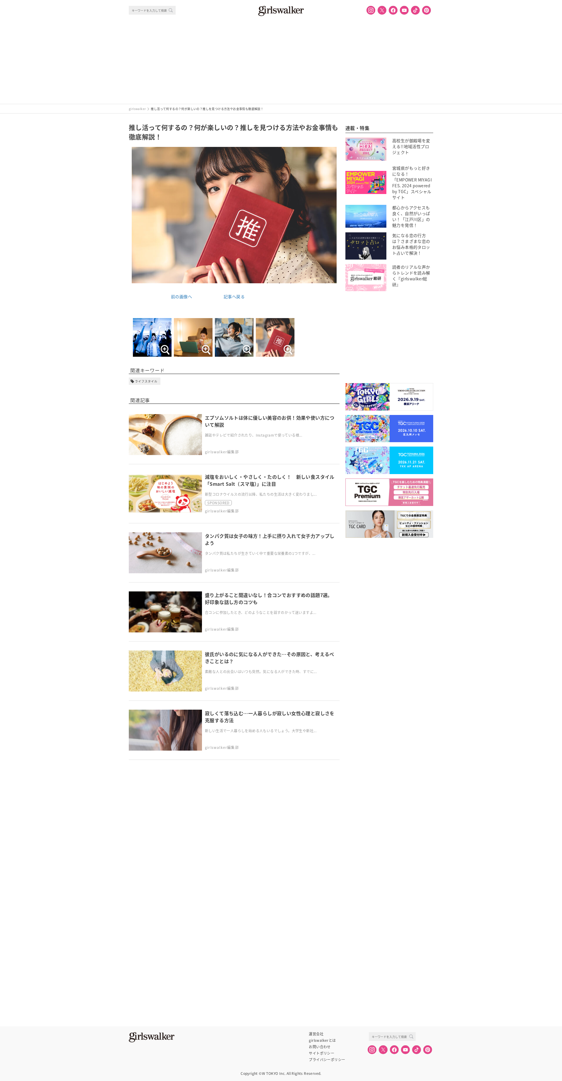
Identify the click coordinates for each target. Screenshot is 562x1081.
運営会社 (316, 1034)
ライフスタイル (146, 381)
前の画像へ (181, 296)
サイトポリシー (321, 1053)
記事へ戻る (234, 296)
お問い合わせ (319, 1047)
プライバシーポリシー (327, 1059)
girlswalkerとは (322, 1040)
